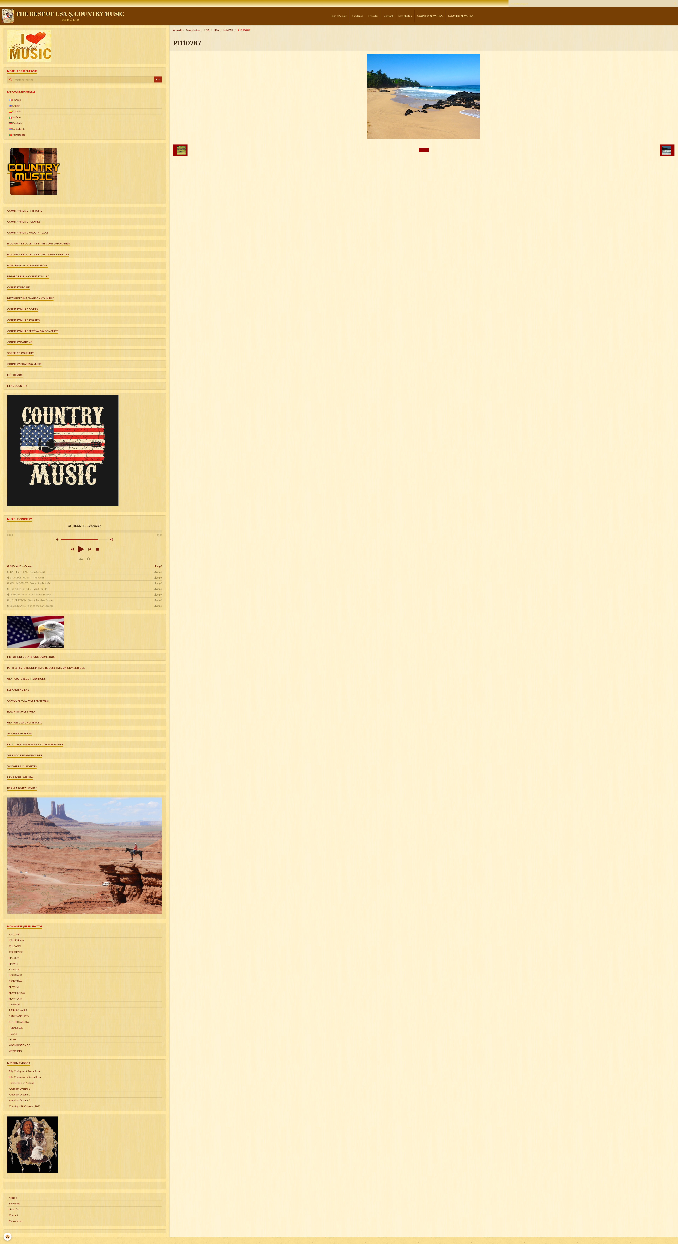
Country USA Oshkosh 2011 (24, 1106)
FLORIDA (14, 957)
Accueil (177, 30)
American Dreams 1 (19, 1088)
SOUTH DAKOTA (19, 1021)
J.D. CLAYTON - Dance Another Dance (31, 600)
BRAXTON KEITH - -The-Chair (27, 577)
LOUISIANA (15, 975)
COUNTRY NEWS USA (430, 15)
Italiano (16, 117)
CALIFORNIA (16, 940)
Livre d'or (373, 15)
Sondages (357, 15)
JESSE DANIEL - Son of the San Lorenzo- (32, 605)
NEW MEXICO (17, 992)
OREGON (14, 1004)
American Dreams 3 (19, 1100)
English (16, 105)
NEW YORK (15, 998)
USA (206, 30)
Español (16, 111)
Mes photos (405, 15)
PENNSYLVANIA (18, 1010)
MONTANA (15, 981)
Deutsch (17, 123)
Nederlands (18, 128)
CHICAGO (15, 946)
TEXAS (13, 1033)
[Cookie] (7, 1237)
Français (16, 99)
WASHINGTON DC (19, 1045)
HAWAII (228, 30)
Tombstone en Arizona (21, 1082)
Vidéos (13, 1197)
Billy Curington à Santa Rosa (24, 1071)
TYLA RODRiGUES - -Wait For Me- (29, 588)
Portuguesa (18, 134)
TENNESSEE (16, 1027)
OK (158, 79)
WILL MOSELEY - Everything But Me (30, 583)
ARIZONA (14, 934)
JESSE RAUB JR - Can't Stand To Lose (30, 594)
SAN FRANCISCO (19, 1016)
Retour (424, 150)
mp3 (159, 566)
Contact (388, 15)
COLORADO (16, 951)
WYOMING (15, 1051)
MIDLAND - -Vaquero (21, 566)
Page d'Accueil (339, 15)
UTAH (12, 1039)
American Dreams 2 (19, 1094)
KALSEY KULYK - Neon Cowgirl (27, 571)
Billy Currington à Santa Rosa (25, 1076)
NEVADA (14, 986)
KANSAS (14, 969)
